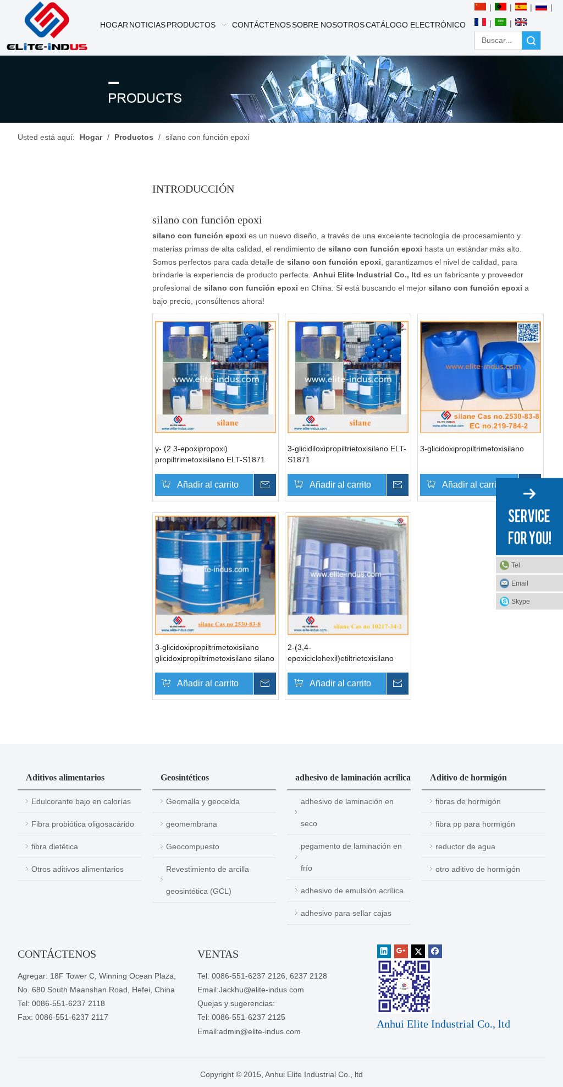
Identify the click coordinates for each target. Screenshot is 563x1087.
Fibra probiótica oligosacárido (82, 824)
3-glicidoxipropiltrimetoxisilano (472, 448)
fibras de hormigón (468, 801)
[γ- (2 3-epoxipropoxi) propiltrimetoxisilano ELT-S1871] (215, 376)
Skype (520, 601)
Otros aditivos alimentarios (77, 869)
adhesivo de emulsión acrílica (352, 890)
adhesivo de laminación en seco (347, 812)
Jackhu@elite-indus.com (261, 989)
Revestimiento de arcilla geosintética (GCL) (207, 880)
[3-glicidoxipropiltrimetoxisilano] (480, 376)
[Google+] (401, 951)
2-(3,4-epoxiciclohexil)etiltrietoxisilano (341, 653)
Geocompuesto (192, 846)
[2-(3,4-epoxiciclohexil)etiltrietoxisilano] (348, 574)
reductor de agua (465, 846)
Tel (515, 565)
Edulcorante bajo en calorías (81, 801)
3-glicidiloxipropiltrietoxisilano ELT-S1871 (347, 454)
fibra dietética (54, 846)
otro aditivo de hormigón (477, 869)
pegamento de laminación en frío (351, 857)
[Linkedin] (384, 951)
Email (519, 583)
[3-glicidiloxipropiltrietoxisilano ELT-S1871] (348, 376)
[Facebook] (435, 951)
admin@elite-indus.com (260, 1031)
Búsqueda (531, 40)
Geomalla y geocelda (203, 801)
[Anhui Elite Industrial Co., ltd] (47, 26)
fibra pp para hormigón (475, 824)
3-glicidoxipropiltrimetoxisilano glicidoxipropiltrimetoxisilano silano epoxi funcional (214, 653)
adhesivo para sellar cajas (346, 913)
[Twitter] (418, 951)
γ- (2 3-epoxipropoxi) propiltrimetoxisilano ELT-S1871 (210, 454)
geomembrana (191, 824)
